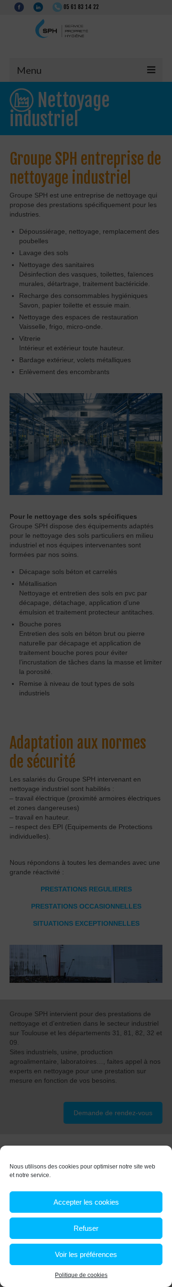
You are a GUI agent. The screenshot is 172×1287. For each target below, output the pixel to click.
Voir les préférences (86, 1254)
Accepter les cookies (86, 1202)
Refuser (86, 1228)
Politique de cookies (81, 1275)
